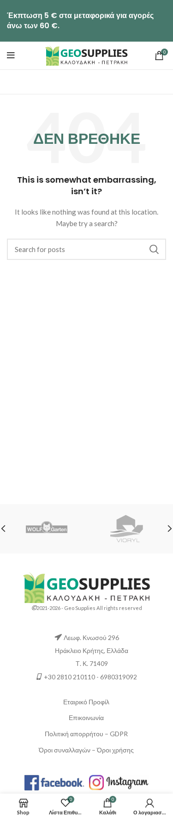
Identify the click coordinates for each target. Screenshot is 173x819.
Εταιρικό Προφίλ (86, 702)
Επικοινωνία (86, 717)
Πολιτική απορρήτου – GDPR (86, 734)
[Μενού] (10, 55)
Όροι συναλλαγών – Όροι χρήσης (86, 750)
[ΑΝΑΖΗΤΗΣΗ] (153, 249)
